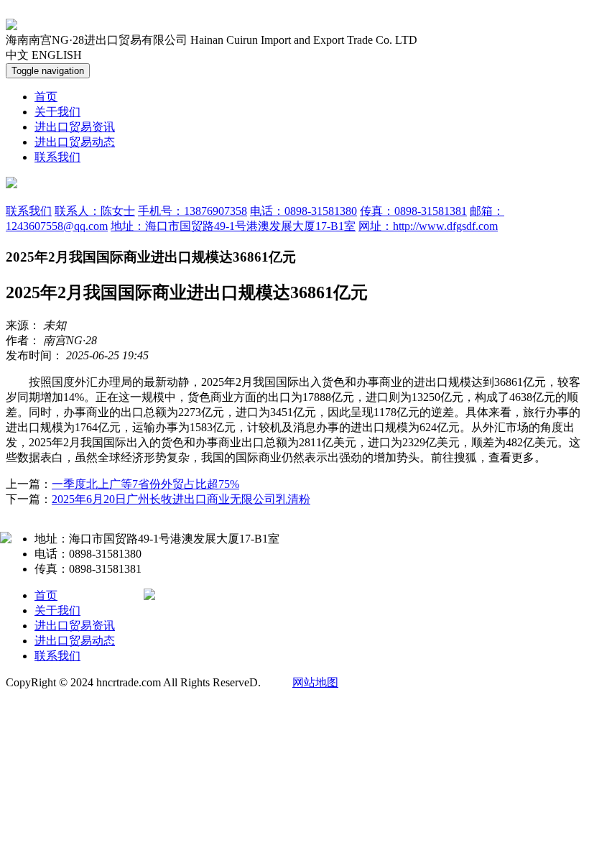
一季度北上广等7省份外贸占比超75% (145, 484)
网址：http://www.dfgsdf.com (428, 226)
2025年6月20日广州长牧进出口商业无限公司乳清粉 (181, 499)
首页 (45, 97)
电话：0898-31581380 (303, 211)
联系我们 (57, 157)
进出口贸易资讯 (74, 127)
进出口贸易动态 (74, 142)
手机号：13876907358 (192, 211)
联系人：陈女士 (95, 211)
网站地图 (315, 682)
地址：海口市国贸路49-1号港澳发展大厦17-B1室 (233, 226)
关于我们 (57, 112)
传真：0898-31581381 (413, 211)
